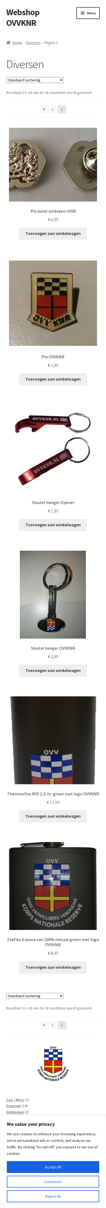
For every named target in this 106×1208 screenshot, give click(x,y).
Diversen (33, 42)
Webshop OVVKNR (22, 17)
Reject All (53, 1196)
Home (17, 42)
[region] (53, 1161)
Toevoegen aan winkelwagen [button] (53, 233)
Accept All (53, 1167)
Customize (53, 1181)
